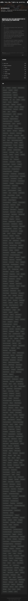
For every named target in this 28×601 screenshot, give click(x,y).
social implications (14, 500)
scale (21, 462)
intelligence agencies (7, 324)
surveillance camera (7, 529)
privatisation (10, 426)
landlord (5, 333)
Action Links (6, 63)
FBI (9, 269)
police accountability (17, 410)
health (12, 297)
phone (11, 403)
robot (13, 457)
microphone (5, 360)
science (4, 467)
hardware (20, 295)
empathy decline (12, 247)
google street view (14, 288)
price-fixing (5, 424)
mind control (18, 364)
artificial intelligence (7, 114)
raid (20, 441)
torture (19, 553)
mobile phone (20, 369)
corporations (14, 185)
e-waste (17, 235)
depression (19, 221)
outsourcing (10, 391)
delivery (17, 219)
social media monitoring (19, 505)
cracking (15, 192)
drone (9, 233)
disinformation (15, 226)
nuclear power (21, 386)
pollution (15, 414)
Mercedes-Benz (6, 357)
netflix (21, 379)
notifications (5, 386)
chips (17, 157)
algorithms (16, 102)
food (18, 274)
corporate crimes (19, 183)
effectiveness (15, 240)
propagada (5, 431)
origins (4, 391)
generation (5, 283)
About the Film (14, 599)
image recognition (6, 309)
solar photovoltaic (6, 517)
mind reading (5, 367)
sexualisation (20, 477)
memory (12, 355)
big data (9, 130)
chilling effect (6, 157)
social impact (5, 500)
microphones (12, 360)
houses (21, 302)
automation (16, 121)
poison (4, 410)
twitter (9, 562)
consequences (21, 173)
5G (3, 87)
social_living (5, 512)
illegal (7, 307)
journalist (11, 328)
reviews (10, 455)
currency (14, 202)
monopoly (5, 374)
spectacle (22, 517)
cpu (10, 192)
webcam (5, 582)
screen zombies (6, 472)
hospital (4, 302)
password (5, 395)
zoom (16, 591)
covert (4, 190)
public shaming (6, 438)
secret (18, 472)
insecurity (22, 319)
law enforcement (16, 333)
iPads (14, 326)
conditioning (13, 173)
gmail (18, 286)
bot (23, 137)
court (19, 188)
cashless (21, 147)
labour (22, 331)
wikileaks (21, 582)
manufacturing (6, 348)
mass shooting (12, 350)
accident (14, 87)
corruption (14, 188)
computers (16, 171)
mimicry (4, 364)
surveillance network (7, 531)
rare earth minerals (14, 443)
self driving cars (6, 474)
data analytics (13, 209)
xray (9, 589)
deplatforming (12, 221)
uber (14, 562)
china (12, 157)
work (16, 586)
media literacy (20, 352)
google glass (5, 288)
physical (4, 407)
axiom (14, 123)
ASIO (14, 114)
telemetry (18, 548)
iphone (18, 326)
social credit (21, 496)
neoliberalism (15, 379)
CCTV (4, 149)
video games (10, 572)
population (21, 414)
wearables (5, 579)
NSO (15, 386)
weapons (19, 577)
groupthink (21, 293)
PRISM (16, 424)
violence (22, 572)
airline (23, 99)
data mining (14, 214)
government (5, 290)
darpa (12, 207)
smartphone (20, 488)
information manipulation (8, 319)
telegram (12, 548)
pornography (5, 417)
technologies (17, 543)
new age (5, 383)
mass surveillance (6, 352)
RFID (15, 455)
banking (4, 126)
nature (16, 376)
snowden (5, 493)
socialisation (5, 503)
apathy (21, 109)
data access (5, 209)
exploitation (19, 259)
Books (6, 67)
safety (4, 462)
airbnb (18, 99)
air (13, 99)
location (22, 338)
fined (17, 271)
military (4, 362)
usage (4, 570)
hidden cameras (19, 297)
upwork (22, 567)
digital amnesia (6, 226)
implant (16, 312)
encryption (5, 250)
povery (21, 417)
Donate (19, 599)
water (14, 577)
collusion (5, 166)
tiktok (9, 553)
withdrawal (5, 586)
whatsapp (11, 582)
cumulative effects (6, 202)
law (10, 333)
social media (19, 503)
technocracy (21, 539)
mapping (13, 348)
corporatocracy (6, 188)
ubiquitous (5, 565)
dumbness (5, 235)
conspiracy (5, 176)
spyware (10, 520)
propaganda (12, 431)
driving (20, 231)
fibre (22, 269)
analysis (4, 106)
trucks (21, 560)
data (17, 207)
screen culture (6, 469)
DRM (4, 233)
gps (19, 290)
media (14, 352)
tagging (14, 534)
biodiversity (5, 133)
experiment (12, 259)
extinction (5, 262)
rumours (10, 460)
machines (14, 343)
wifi (16, 582)
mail (19, 343)
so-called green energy (13, 493)
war (10, 577)
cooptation (5, 183)
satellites (15, 462)
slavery (18, 484)
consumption (13, 178)
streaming (13, 522)
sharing (4, 479)
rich (19, 455)
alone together (6, 104)
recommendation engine (8, 448)
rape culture (5, 443)
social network (6, 508)
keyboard (5, 331)
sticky (15, 520)
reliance (5, 453)
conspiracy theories (14, 176)
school (22, 465)
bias (4, 130)
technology (13, 546)
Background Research (7, 65)
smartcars (12, 486)
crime (4, 195)
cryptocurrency (14, 197)
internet (15, 324)
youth (19, 589)
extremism (11, 262)
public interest (11, 436)
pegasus (5, 398)
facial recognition (14, 264)
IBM (21, 305)
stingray (20, 520)
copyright (12, 183)
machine (18, 340)
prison (21, 424)
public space (14, 438)
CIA (11, 159)
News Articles (9, 21)
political (11, 412)
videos (16, 572)
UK (10, 565)
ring (9, 457)
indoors (11, 314)
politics (9, 414)
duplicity (11, 235)
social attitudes (6, 496)
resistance (15, 453)
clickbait (18, 161)
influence (11, 317)
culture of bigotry (12, 200)
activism (5, 90)
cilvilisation (16, 159)
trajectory (11, 558)
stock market (5, 522)
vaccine (20, 570)
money (12, 371)
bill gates (15, 130)
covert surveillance (12, 190)
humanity (5, 305)
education (5, 240)
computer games (15, 169)
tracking (5, 558)
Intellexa (16, 321)
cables (21, 142)
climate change (6, 164)
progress (18, 429)
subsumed (16, 524)
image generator (14, 307)
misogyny (13, 369)
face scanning (6, 264)
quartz (10, 441)
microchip (20, 357)
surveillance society (18, 531)
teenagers (5, 548)
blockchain (17, 135)
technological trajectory (8, 543)
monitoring (18, 371)
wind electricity (6, 584)
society (11, 512)
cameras (21, 145)
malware (14, 345)
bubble (16, 142)
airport (4, 102)
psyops (4, 436)
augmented (5, 118)
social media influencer (7, 505)
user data (10, 570)
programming (11, 429)
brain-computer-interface (17, 140)
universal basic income (7, 567)
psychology (19, 434)
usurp (16, 570)
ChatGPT (16, 154)
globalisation (11, 286)
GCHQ (17, 281)
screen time (13, 469)
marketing (5, 350)
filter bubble (5, 271)
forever (22, 274)
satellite (9, 462)
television (21, 551)
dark (19, 204)
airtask (9, 102)
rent (10, 453)
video (4, 572)
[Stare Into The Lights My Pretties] (14, 2)
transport (5, 560)
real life (10, 445)
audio (17, 116)
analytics (10, 106)
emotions (5, 247)
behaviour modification (7, 128)
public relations (19, 436)
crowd (18, 195)
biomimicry (19, 133)
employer (20, 247)
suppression (5, 527)
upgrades (16, 567)
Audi (12, 116)
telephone (14, 551)
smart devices (6, 488)
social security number (7, 510)
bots (4, 140)
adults (15, 97)
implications (5, 314)
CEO (17, 152)
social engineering (6, 498)
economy (18, 238)
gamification (11, 278)
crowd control (6, 197)
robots (18, 457)
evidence (17, 257)
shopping (10, 479)
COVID (19, 190)
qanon (20, 438)
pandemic (5, 393)
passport (18, 393)
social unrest (17, 510)
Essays (6, 71)
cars (16, 147)
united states (16, 565)
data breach (5, 211)
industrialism (18, 314)
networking (5, 381)
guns (10, 295)
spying (4, 520)
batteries (10, 126)
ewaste (23, 257)
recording (17, 448)
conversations (21, 180)
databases (20, 209)
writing (4, 589)
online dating (9, 388)
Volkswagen (13, 574)
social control (14, 496)
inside (4, 321)
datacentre (20, 211)
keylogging (11, 331)
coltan (10, 166)
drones (13, 233)
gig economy (18, 283)
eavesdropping (6, 238)
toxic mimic (16, 555)
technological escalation (16, 541)
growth (4, 295)
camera (15, 145)
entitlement (20, 252)
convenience (5, 180)
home (9, 300)
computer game (6, 169)
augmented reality (13, 118)
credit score (21, 192)
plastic (21, 407)
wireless (13, 584)
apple (4, 111)
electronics (5, 245)
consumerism (6, 178)
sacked (22, 460)
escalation (5, 257)
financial (12, 271)
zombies (10, 591)
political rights (18, 412)
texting (4, 553)
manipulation (21, 345)
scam (4, 465)
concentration (6, 173)
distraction (22, 226)
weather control (13, 579)
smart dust (13, 488)
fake (4, 266)
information (17, 317)
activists (10, 90)
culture (4, 200)
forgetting (5, 276)
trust (4, 562)
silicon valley (10, 481)
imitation (5, 312)
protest (18, 431)
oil (3, 388)
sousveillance (15, 517)
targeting (22, 536)
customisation (21, 202)
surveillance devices (18, 529)
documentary (5, 231)
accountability (21, 87)
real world (16, 445)
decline (17, 216)
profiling (4, 429)
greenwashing (14, 293)
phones (4, 405)
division (15, 228)
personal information (7, 400)
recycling (5, 450)
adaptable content (6, 92)
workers (21, 586)
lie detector (5, 338)
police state (5, 412)
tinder (14, 553)
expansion (5, 259)
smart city (18, 486)
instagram (10, 321)
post (17, 417)
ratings (4, 445)
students (5, 524)
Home (10, 599)
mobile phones (6, 371)
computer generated (7, 171)
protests (4, 434)
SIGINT (4, 481)
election (22, 240)
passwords (11, 395)
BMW (22, 135)
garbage (5, 281)
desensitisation (6, 223)
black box (10, 135)
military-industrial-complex (14, 362)
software (17, 515)
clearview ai (12, 161)
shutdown (23, 479)
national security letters (8, 376)
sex (15, 477)
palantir (17, 391)
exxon (17, 262)
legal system (11, 336)
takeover (20, 534)
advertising (5, 99)
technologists (6, 546)
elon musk (21, 245)
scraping (17, 467)
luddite (8, 340)
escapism (11, 257)
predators (19, 419)
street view (19, 522)
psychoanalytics (12, 434)
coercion (13, 164)
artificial (13, 111)
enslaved (16, 250)
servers (10, 477)
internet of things (6, 326)
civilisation (5, 161)
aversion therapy (6, 123)
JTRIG (23, 328)
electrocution (17, 243)
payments (18, 395)
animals (21, 106)
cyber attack (5, 204)
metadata (13, 357)
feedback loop (15, 269)
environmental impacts (15, 254)
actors (16, 90)
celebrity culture (17, 149)
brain (8, 140)
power (4, 419)
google (22, 286)
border (19, 137)
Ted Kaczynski (20, 546)
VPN (19, 574)
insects (16, 319)
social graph (15, 498)
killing (17, 331)
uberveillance (20, 562)
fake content (10, 266)
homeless (15, 300)
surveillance (12, 527)
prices (11, 424)
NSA (11, 386)
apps (9, 111)
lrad (4, 340)
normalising (20, 383)
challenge (5, 154)
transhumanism (18, 558)
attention (19, 114)
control (20, 178)
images (14, 309)
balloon (18, 123)
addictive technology (7, 97)
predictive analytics (7, 422)
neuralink (12, 381)
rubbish (4, 460)
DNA (20, 228)
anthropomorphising (7, 109)
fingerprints (12, 274)
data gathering (6, 214)
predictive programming (17, 422)
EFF (10, 240)
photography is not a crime (14, 405)
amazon (19, 104)
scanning (9, 465)
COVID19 (5, 192)
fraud (21, 276)
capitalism (10, 147)
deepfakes (5, 219)
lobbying (16, 338)
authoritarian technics (7, 121)
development (14, 223)
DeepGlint (12, 219)
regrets (10, 450)
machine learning (6, 343)
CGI (21, 152)
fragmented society (13, 276)
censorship (11, 152)
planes (16, 407)
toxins (22, 555)
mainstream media (7, 345)
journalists (18, 328)
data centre (13, 211)
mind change (11, 364)
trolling (15, 560)
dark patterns (6, 207)
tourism (4, 555)
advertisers (21, 97)
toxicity (10, 555)
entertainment (6, 252)
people (10, 398)
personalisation (17, 400)
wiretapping (19, 584)
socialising (13, 503)
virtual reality (6, 574)
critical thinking (11, 195)
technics (14, 539)
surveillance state (6, 534)
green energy (6, 293)
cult (20, 197)
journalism (5, 328)
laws (23, 333)
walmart (5, 577)
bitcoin (4, 135)
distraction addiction (7, 228)
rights (4, 457)
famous (4, 269)
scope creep (11, 467)
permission (16, 398)
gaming (18, 278)
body (4, 137)
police (9, 410)
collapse (19, 164)
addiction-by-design (7, 95)
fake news (17, 266)
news (10, 383)
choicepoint (5, 159)
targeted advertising (14, 536)
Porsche (12, 417)
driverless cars (14, 231)
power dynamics (11, 419)
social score (13, 508)
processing (18, 426)
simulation (5, 484)
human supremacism (13, 305)
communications (17, 166)
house (16, 302)
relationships (17, 450)
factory (22, 264)
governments (13, 290)
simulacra (18, 481)
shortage (16, 479)
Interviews (5, 75)
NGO (15, 383)
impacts (10, 312)
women (11, 586)
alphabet (13, 104)
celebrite (9, 149)
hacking (14, 295)
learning (5, 336)
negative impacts (6, 379)
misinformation (6, 369)
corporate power (6, 185)
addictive (15, 95)
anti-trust (15, 109)
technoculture (6, 541)
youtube (4, 591)
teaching (9, 539)
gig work (5, 286)
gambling (5, 278)
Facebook (22, 262)
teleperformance (6, 551)
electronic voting (13, 245)
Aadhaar (8, 87)
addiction (15, 92)
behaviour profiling (18, 128)
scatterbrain (16, 465)
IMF (19, 309)
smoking (19, 491)
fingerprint (5, 274)
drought (19, 233)
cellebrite (5, 152)
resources (22, 453)
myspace (11, 374)
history (4, 300)
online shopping (17, 388)
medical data (5, 355)
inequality (5, 317)
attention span (6, 116)
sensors (4, 477)
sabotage (16, 460)
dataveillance (5, 216)
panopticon (12, 393)
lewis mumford (20, 336)
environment (5, 254)
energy (11, 250)
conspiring (22, 176)
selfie (13, 474)
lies (11, 338)
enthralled (13, 252)
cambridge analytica (7, 145)
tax (4, 539)
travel (11, 560)
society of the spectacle (8, 515)
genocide (12, 283)
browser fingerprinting (7, 142)
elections (5, 243)
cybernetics (13, 204)
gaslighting (11, 281)
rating (22, 443)
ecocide (12, 238)
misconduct (18, 367)
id (3, 307)
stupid (10, 524)
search (13, 472)
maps (18, 348)
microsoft (19, 360)
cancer (4, 147)
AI (10, 99)
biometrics (12, 133)
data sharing (21, 214)
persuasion (5, 403)
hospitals (11, 302)
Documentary (7, 69)
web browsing (21, 579)
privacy (4, 426)
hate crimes (5, 297)
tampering (5, 536)
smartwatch (13, 491)
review (4, 455)
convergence (13, 180)
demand (5, 221)
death (12, 216)
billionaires (21, 130)
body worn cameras (12, 137)
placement (11, 407)
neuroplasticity (19, 381)
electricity (11, 243)
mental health (19, 355)
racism (15, 441)
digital (20, 223)
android (16, 106)
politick (4, 414)
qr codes (5, 441)
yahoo (14, 589)
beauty (16, 126)
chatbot (11, 154)
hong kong (22, 300)
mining (12, 367)
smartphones (5, 491)
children (22, 154)
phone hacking (18, 403)
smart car (5, 486)
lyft (13, 340)
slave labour (12, 484)
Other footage (7, 73)
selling (18, 474)
